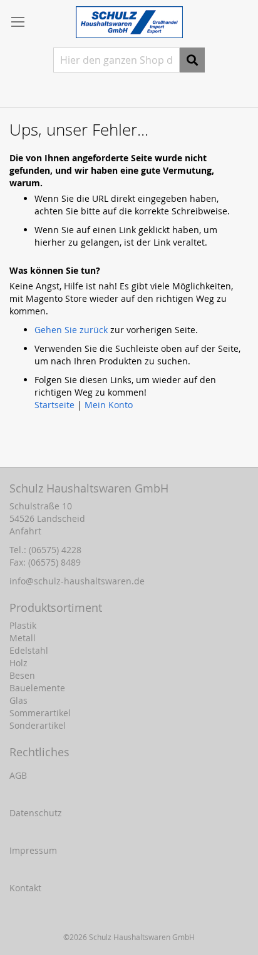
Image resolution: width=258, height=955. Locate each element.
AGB (18, 775)
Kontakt (25, 888)
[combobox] (116, 60)
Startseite (54, 405)
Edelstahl (28, 650)
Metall (22, 638)
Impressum (33, 850)
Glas (18, 700)
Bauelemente (37, 688)
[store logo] (129, 22)
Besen (22, 675)
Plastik (22, 625)
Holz (18, 663)
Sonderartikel (37, 725)
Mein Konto (109, 405)
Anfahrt (25, 531)
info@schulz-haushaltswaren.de (77, 581)
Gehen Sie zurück (71, 330)
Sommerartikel (40, 713)
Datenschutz (35, 813)
